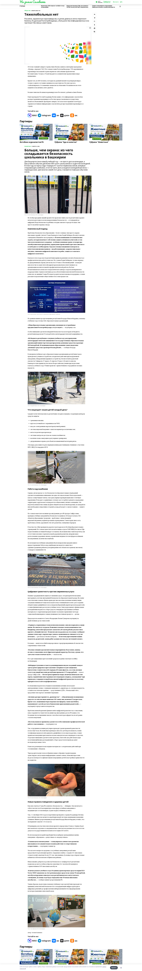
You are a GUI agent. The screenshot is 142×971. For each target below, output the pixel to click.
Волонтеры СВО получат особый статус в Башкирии (52, 6)
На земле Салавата (32, 1)
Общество (27, 10)
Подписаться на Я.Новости (106, 2)
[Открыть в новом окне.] (32, 115)
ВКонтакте (116, 1)
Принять (113, 967)
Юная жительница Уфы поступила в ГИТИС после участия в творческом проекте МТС (77, 6)
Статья (22, 6)
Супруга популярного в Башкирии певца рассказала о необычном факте (103, 6)
